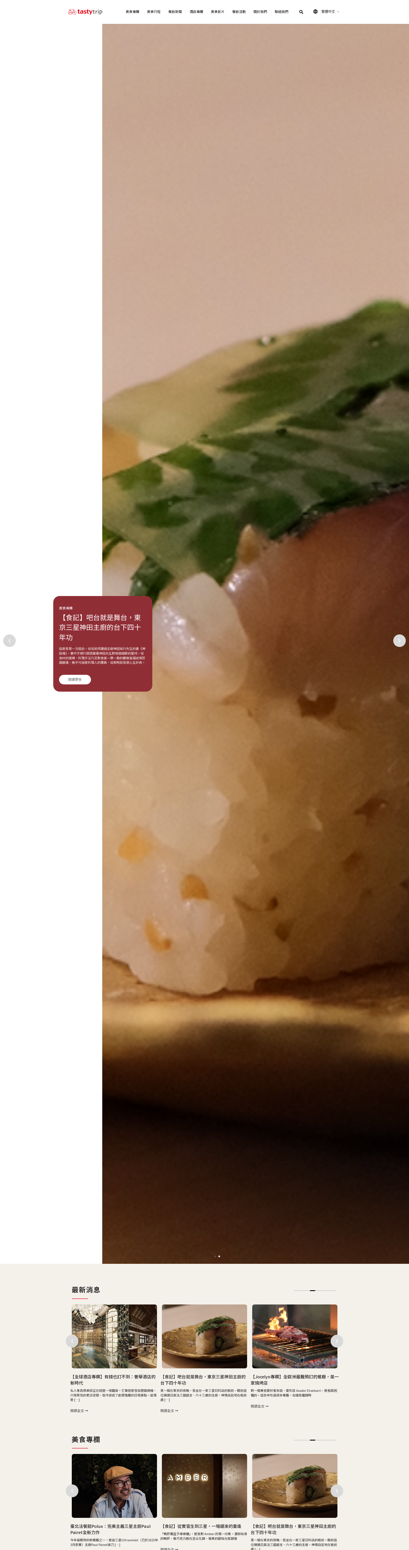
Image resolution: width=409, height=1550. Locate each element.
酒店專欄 (196, 11)
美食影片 (218, 11)
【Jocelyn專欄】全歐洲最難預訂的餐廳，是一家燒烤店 (204, 1379)
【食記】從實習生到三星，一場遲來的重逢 (110, 1526)
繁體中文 (328, 11)
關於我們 (260, 11)
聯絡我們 (281, 11)
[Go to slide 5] (318, 1290)
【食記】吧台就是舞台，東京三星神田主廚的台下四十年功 (113, 1379)
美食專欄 (132, 11)
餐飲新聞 (175, 11)
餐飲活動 (239, 11)
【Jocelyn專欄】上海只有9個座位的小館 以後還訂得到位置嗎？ (294, 1379)
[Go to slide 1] (215, 1256)
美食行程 (154, 11)
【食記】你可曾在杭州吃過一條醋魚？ (287, 1526)
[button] (301, 12)
